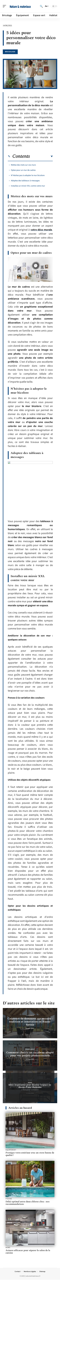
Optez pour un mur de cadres (23, 170)
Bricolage (10, 52)
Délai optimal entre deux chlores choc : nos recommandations (28, 1203)
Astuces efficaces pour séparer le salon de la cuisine (28, 1252)
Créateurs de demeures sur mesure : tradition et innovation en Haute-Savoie (30, 1022)
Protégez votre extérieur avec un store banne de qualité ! (30, 1154)
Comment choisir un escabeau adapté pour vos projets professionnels (30, 1054)
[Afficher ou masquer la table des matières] (41, 156)
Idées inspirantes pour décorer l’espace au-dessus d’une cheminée (30, 1086)
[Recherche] (41, 6)
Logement (30, 1015)
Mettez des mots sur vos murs (23, 164)
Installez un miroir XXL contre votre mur (28, 185)
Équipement (30, 1049)
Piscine (9, 1199)
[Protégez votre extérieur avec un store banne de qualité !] (30, 1130)
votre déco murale (41, 230)
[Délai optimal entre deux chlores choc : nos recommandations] (30, 1179)
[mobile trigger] (5, 6)
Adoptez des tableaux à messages (25, 180)
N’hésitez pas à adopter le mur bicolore (28, 175)
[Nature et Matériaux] (20, 6)
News (30, 1082)
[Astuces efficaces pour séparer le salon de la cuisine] (30, 1228)
